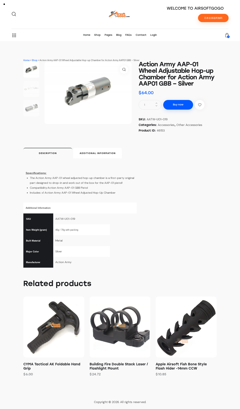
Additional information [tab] (98, 153)
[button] (124, 69)
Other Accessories (189, 125)
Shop (34, 60)
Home (26, 60)
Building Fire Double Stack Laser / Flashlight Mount (119, 366)
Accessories (166, 125)
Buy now (178, 104)
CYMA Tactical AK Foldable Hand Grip (51, 366)
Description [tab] (48, 153)
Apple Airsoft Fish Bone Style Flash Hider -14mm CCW (181, 366)
